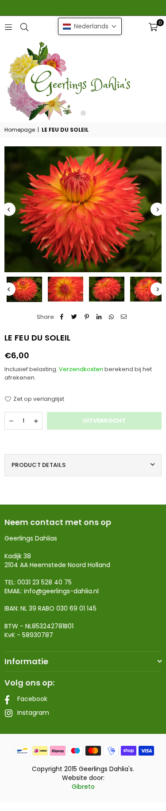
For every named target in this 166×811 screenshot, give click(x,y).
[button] (153, 27)
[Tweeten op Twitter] (74, 317)
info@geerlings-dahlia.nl (61, 591)
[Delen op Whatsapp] (111, 317)
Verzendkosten (81, 369)
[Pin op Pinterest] (87, 317)
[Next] (157, 209)
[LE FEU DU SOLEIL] (24, 289)
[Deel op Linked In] (99, 317)
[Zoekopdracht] (24, 27)
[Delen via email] (124, 317)
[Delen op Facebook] (62, 317)
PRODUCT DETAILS (39, 465)
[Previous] (8, 209)
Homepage (19, 129)
